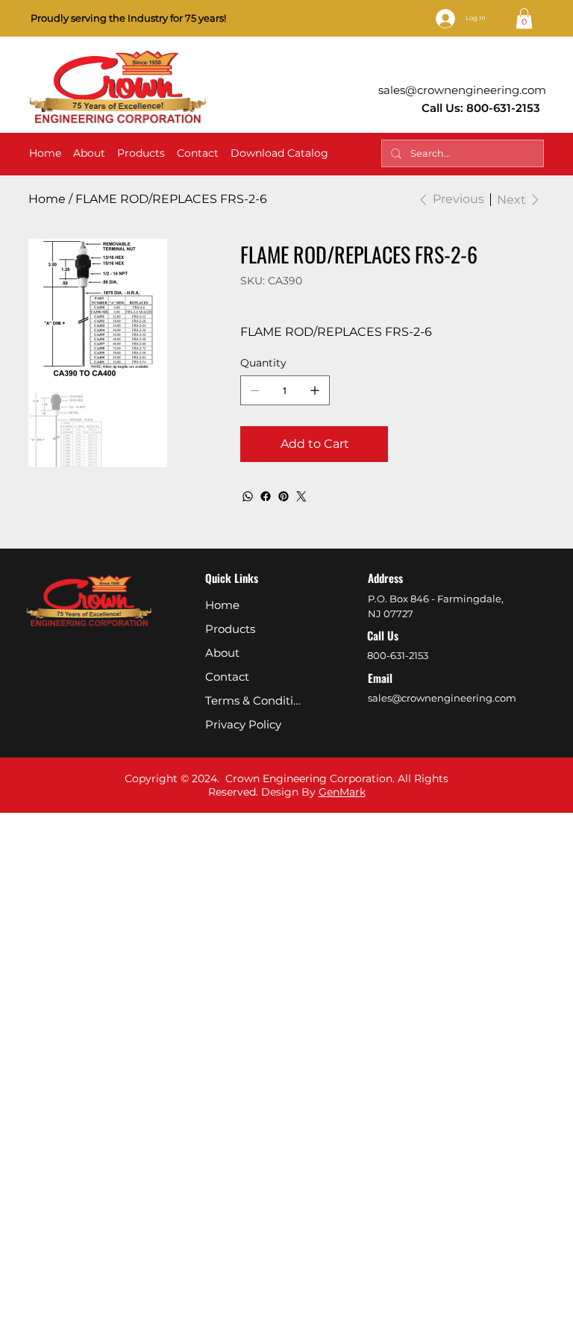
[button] (524, 18)
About (222, 653)
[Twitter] (301, 496)
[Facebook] (265, 496)
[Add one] (315, 390)
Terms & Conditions (256, 700)
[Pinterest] (283, 496)
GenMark (342, 792)
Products (230, 629)
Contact (227, 677)
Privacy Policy (243, 724)
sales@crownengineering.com (462, 90)
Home (222, 605)
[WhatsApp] (247, 496)
